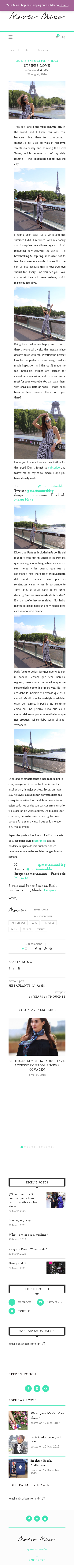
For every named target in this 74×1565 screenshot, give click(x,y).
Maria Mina (43, 70)
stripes (27, 929)
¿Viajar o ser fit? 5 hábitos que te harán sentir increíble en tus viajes (23, 1200)
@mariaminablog (51, 486)
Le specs (50, 890)
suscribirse (39, 841)
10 (52, 1147)
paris (14, 929)
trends (41, 929)
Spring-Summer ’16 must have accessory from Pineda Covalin (37, 1065)
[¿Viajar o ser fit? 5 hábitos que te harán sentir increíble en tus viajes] (55, 1194)
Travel (54, 61)
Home (11, 50)
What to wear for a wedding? (28, 1235)
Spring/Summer (37, 61)
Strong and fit (18, 1263)
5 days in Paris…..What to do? (28, 1249)
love (34, 923)
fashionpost (18, 923)
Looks (25, 50)
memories (48, 923)
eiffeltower (41, 910)
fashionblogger (43, 916)
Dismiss (64, 5)
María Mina (23, 499)
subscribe (54, 467)
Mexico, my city (20, 1220)
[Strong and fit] (55, 1263)
